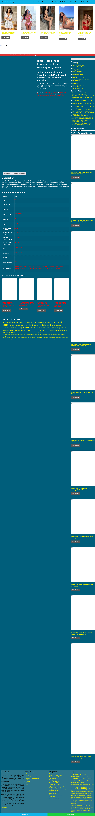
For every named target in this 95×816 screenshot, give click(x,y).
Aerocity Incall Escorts (77, 781)
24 (15, 199)
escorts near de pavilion (20, 332)
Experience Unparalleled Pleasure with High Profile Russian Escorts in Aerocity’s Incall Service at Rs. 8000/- (83, 120)
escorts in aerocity (79, 788)
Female (16, 209)
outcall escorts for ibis (61, 337)
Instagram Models (77, 80)
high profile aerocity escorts (79, 793)
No (15, 218)
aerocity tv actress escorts (58, 330)
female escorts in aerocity (80, 791)
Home (34, 1)
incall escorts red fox (58, 95)
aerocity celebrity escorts (29, 322)
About (39, 1)
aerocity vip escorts (9, 333)
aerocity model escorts (19, 330)
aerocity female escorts (17, 325)
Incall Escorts (78, 800)
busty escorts (80, 785)
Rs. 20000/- (17, 242)
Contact (83, 1)
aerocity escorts (79, 774)
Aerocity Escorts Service (78, 65)
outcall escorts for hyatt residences (50, 337)
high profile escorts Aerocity (82, 795)
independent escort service (81, 803)
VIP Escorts (75, 86)
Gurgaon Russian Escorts (61, 1)
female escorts (79, 790)
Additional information (19, 173)
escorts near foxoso (28, 332)
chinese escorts (86, 785)
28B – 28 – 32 (18, 247)
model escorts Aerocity (81, 805)
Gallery (71, 1)
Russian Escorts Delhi (47, 1)
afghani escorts (81, 784)
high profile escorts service (83, 797)
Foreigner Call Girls (77, 73)
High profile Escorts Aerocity (79, 76)
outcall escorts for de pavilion (15, 337)
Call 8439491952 (23, 814)
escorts (91, 785)
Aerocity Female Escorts (78, 67)
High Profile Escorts (77, 74)
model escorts (73, 805)
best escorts (86, 784)
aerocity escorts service (84, 776)
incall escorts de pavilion (48, 334)
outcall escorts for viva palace (51, 339)
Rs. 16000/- (17, 237)
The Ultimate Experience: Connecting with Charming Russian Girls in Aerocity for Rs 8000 (83, 97)
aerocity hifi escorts (32, 325)
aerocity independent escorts (45, 328)
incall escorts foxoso (56, 334)
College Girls (75, 70)
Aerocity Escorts (76, 64)
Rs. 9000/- (17, 233)
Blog (88, 1)
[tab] (7, 173)
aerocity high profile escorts (48, 325)
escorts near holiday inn (38, 332)
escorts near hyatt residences (49, 332)
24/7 (15, 261)
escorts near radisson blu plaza (21, 334)
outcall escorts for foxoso (25, 337)
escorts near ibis (58, 332)
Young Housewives (77, 88)
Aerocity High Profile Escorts (50, 92)
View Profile (6, 37)
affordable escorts (74, 784)
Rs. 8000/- (17, 228)
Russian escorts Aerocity (78, 85)
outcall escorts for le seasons (17, 339)
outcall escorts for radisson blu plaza (29, 339)
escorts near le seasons (10, 334)
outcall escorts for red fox (41, 339)
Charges (77, 1)
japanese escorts (89, 803)
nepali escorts (77, 807)
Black (15, 204)
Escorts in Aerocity (8, 2)
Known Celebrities (77, 82)
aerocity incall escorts (47, 95)
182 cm (16, 223)
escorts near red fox (30, 334)
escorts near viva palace (39, 334)
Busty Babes (75, 68)
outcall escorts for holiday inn (37, 337)
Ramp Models (76, 83)
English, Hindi (18, 252)
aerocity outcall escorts (39, 330)
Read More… (4, 807)
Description (7, 173)
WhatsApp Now (71, 814)
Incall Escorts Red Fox (47, 94)
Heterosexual (18, 213)
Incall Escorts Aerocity (78, 77)
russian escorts (85, 807)
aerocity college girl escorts (47, 322)
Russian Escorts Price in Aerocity (82, 810)
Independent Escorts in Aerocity (80, 79)
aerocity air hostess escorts (12, 322)
